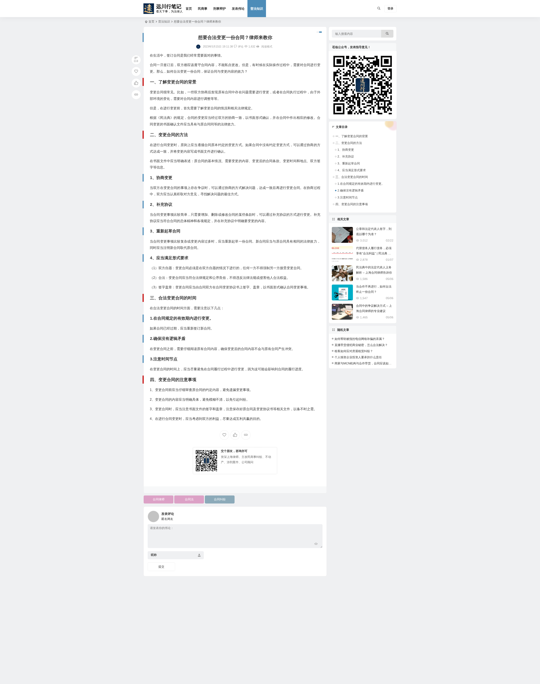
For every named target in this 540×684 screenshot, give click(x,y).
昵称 (154, 554)
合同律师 (159, 499)
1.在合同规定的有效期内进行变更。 (361, 183)
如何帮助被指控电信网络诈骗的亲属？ (360, 339)
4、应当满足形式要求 (352, 170)
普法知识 (256, 8)
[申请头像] (318, 515)
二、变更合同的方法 (348, 143)
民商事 (202, 8)
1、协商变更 (346, 149)
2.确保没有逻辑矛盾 (351, 190)
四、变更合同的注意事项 (351, 204)
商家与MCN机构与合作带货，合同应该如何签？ (366, 363)
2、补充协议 (346, 156)
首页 (189, 8)
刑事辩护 (219, 8)
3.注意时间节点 (348, 197)
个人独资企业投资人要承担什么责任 (358, 357)
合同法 (189, 499)
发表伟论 (238, 8)
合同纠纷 (220, 499)
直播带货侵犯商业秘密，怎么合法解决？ (361, 345)
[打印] (257, 46)
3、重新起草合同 (349, 163)
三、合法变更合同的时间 (351, 177)
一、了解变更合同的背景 (351, 136)
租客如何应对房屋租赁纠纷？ (354, 351)
